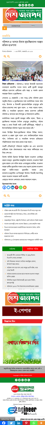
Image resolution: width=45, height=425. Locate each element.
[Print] (40, 56)
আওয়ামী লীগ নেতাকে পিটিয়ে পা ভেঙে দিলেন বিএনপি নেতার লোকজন (21, 256)
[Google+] (26, 5)
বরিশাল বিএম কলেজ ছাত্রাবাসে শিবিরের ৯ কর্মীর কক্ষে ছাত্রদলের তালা (21, 234)
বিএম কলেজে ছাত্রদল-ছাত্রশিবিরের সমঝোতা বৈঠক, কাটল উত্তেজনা (22, 228)
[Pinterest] (16, 187)
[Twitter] (22, 5)
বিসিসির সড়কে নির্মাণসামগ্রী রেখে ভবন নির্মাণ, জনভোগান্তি (21, 281)
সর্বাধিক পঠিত (32, 248)
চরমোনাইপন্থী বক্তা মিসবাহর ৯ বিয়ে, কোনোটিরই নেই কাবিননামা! (20, 215)
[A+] (4, 56)
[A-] (8, 56)
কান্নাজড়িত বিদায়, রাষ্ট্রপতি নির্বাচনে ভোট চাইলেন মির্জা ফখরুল (23, 220)
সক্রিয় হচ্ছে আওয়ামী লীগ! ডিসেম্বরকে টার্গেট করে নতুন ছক (22, 210)
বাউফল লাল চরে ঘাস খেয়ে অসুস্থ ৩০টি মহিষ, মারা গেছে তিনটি (22, 268)
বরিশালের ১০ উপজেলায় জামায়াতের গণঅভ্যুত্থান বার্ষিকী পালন (23, 239)
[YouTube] (29, 5)
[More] (25, 187)
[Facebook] (19, 5)
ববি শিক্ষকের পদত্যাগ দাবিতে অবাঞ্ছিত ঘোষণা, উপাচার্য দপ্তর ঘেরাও (21, 262)
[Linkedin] (12, 187)
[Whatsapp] (20, 187)
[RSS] (32, 5)
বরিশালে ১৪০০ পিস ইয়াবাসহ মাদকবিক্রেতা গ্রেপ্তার (23, 286)
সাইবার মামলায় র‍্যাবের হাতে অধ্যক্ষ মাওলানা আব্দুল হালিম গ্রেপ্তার (23, 275)
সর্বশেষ (12, 248)
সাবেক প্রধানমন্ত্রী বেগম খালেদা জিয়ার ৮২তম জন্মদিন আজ (22, 223)
